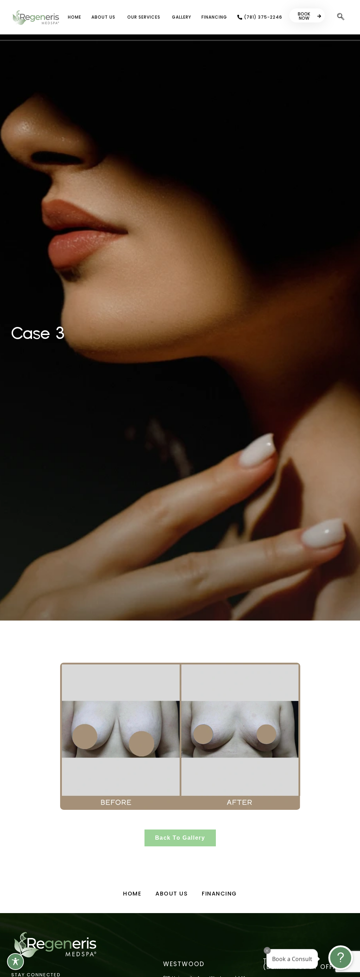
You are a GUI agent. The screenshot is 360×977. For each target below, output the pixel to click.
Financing (219, 894)
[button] (341, 17)
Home (132, 894)
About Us (171, 894)
